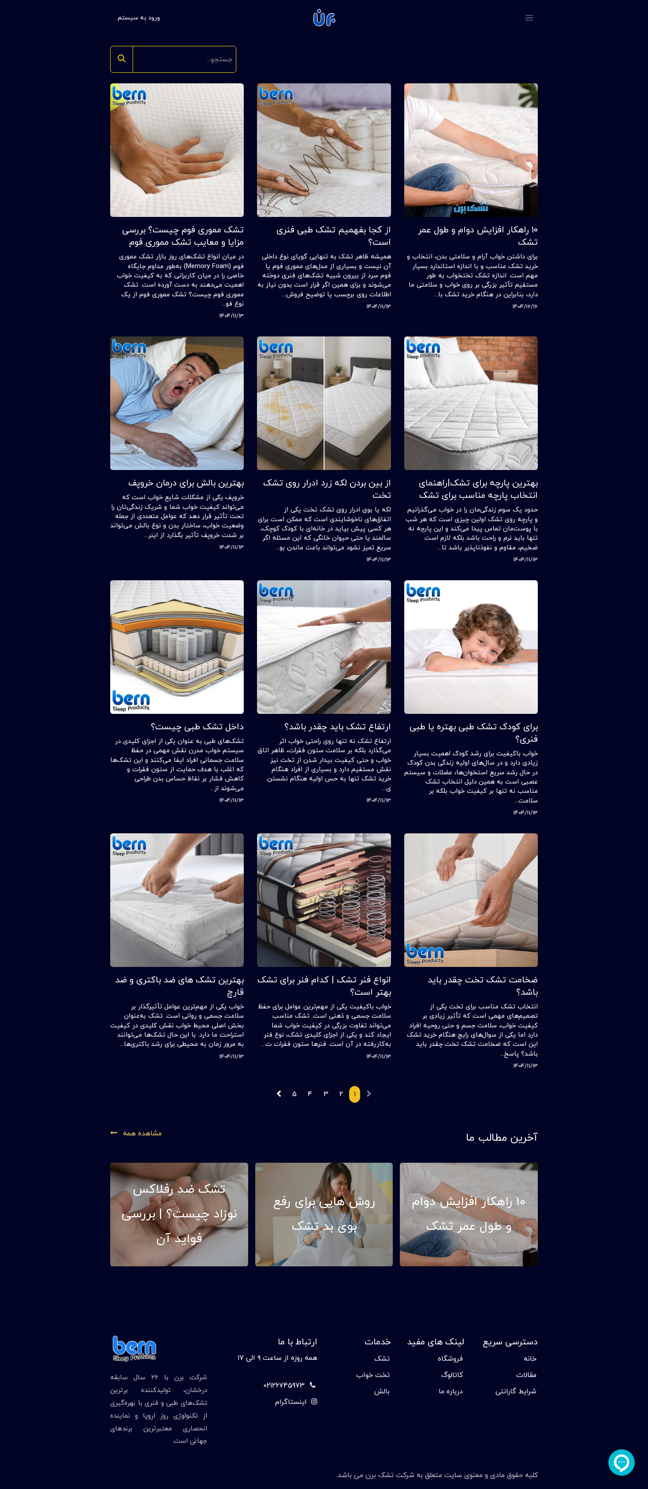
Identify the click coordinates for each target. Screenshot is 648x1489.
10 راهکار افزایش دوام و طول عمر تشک (478, 236)
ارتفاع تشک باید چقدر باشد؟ (337, 727)
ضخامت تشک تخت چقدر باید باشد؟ (483, 986)
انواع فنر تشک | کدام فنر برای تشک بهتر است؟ (324, 986)
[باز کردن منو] (529, 17)
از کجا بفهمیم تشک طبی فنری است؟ (333, 236)
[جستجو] (121, 59)
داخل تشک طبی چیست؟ (197, 727)
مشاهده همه (141, 1133)
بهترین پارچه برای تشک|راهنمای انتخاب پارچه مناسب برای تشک (478, 489)
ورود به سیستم (139, 18)
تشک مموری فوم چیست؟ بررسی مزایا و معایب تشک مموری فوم (183, 236)
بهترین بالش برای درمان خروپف (186, 483)
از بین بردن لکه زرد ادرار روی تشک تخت (327, 489)
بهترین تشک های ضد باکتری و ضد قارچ (179, 986)
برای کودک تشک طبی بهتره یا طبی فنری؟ (474, 733)
